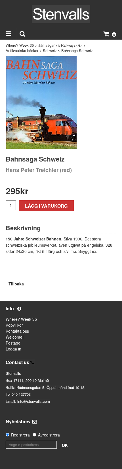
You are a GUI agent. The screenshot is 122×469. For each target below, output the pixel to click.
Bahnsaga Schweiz (77, 50)
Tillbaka (16, 284)
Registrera (20, 435)
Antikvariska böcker (22, 50)
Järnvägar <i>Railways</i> (60, 45)
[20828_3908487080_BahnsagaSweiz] (41, 102)
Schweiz (50, 50)
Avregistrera (49, 435)
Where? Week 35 (20, 45)
